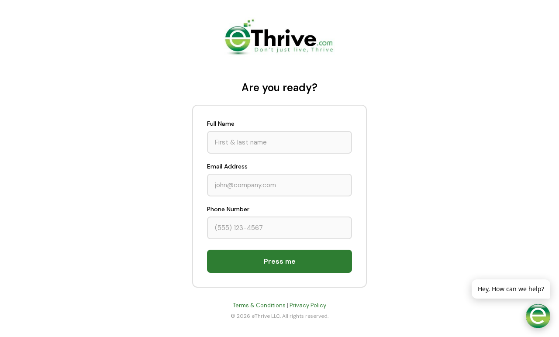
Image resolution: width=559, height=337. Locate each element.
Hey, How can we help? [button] (511, 289)
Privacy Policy (308, 305)
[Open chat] (538, 316)
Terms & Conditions (259, 305)
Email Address (227, 166)
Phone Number (228, 209)
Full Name (221, 123)
